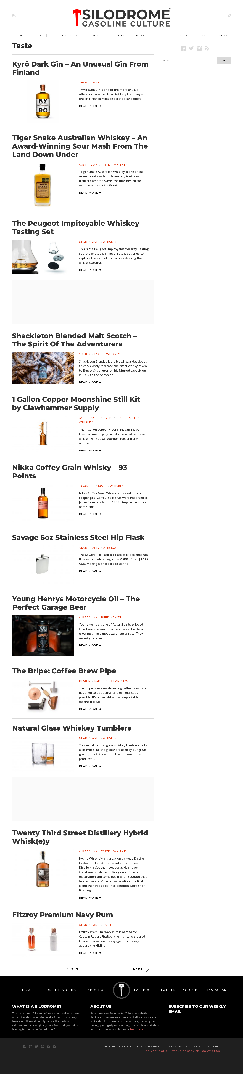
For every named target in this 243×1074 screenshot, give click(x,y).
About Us (96, 990)
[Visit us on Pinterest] (42, 1046)
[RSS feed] (14, 16)
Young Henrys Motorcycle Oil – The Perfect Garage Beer (76, 603)
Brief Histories (61, 990)
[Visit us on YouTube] (30, 1046)
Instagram (217, 990)
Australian (88, 164)
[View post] (43, 101)
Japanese (86, 486)
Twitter (168, 990)
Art (204, 35)
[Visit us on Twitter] (36, 1046)
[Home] (122, 18)
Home (19, 35)
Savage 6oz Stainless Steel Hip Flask (78, 537)
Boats (97, 35)
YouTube (191, 990)
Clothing (182, 35)
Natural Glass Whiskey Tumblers (71, 728)
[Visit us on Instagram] (199, 48)
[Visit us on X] (191, 48)
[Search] (229, 16)
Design (85, 681)
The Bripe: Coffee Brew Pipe (64, 671)
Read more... (138, 1029)
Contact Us (211, 1051)
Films (140, 35)
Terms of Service (185, 1051)
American (87, 418)
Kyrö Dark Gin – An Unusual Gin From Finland (80, 68)
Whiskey (120, 164)
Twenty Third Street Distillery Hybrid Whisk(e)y (80, 837)
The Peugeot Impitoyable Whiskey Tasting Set (75, 227)
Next (138, 969)
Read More (89, 106)
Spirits (85, 354)
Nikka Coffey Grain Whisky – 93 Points (69, 471)
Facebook (143, 990)
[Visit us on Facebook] (183, 48)
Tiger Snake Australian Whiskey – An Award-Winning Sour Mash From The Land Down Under (80, 146)
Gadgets (105, 418)
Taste (95, 82)
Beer (105, 617)
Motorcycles (66, 35)
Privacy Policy (157, 1051)
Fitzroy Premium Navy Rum (62, 914)
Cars (37, 35)
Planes (119, 35)
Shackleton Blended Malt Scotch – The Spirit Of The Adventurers (74, 340)
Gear (159, 35)
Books (222, 35)
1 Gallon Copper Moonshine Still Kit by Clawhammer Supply (76, 403)
